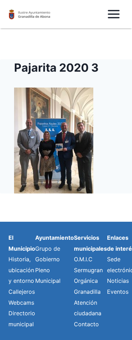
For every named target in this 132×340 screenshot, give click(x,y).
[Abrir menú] (113, 14)
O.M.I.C (83, 259)
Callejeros (21, 291)
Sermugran (88, 270)
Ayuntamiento (54, 237)
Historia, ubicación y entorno (21, 270)
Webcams (21, 302)
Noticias (118, 280)
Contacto (86, 324)
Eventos (117, 291)
